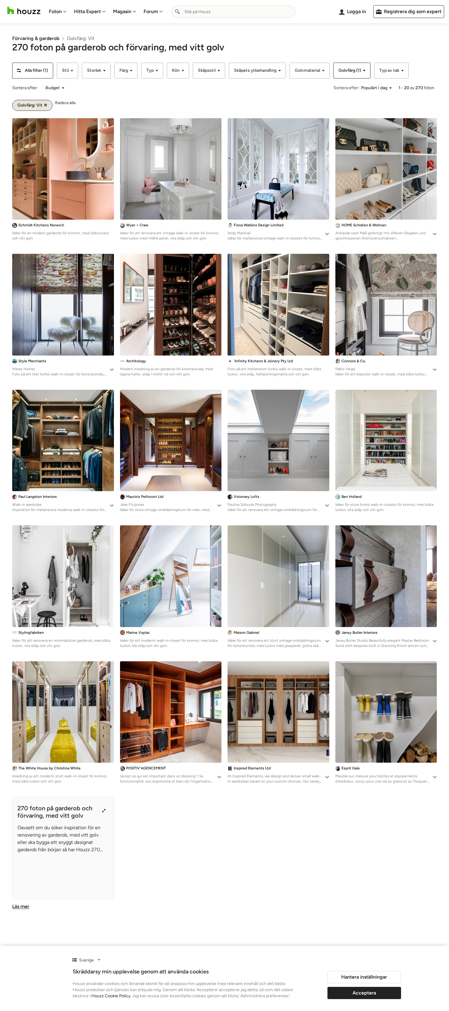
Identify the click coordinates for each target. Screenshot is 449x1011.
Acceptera (364, 993)
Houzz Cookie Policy (110, 995)
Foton (55, 11)
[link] (35, 38)
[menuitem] (57, 11)
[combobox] (233, 11)
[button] (32, 70)
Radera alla (65, 102)
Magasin (122, 11)
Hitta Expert (87, 11)
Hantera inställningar (364, 977)
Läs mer (20, 906)
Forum (151, 11)
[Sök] (177, 11)
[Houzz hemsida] (24, 10)
